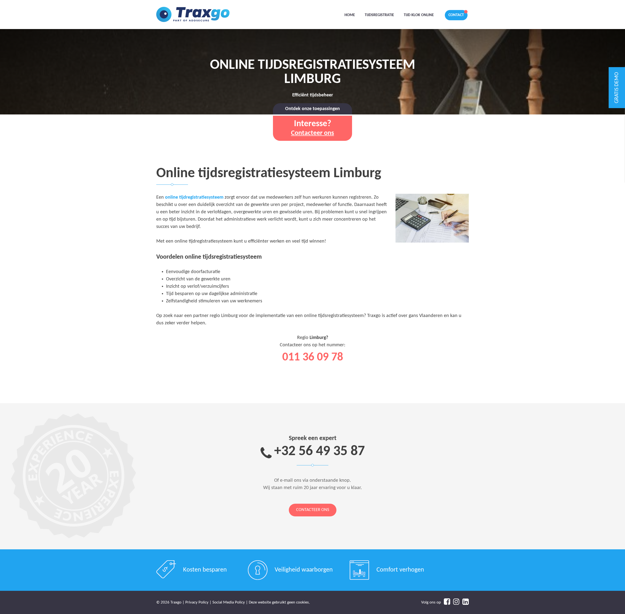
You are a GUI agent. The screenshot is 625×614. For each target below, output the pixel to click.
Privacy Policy (196, 602)
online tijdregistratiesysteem (194, 197)
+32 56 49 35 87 (319, 451)
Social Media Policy (228, 602)
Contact (456, 15)
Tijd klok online (419, 15)
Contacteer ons (312, 510)
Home (349, 15)
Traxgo (192, 14)
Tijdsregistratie (379, 15)
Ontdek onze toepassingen (312, 108)
